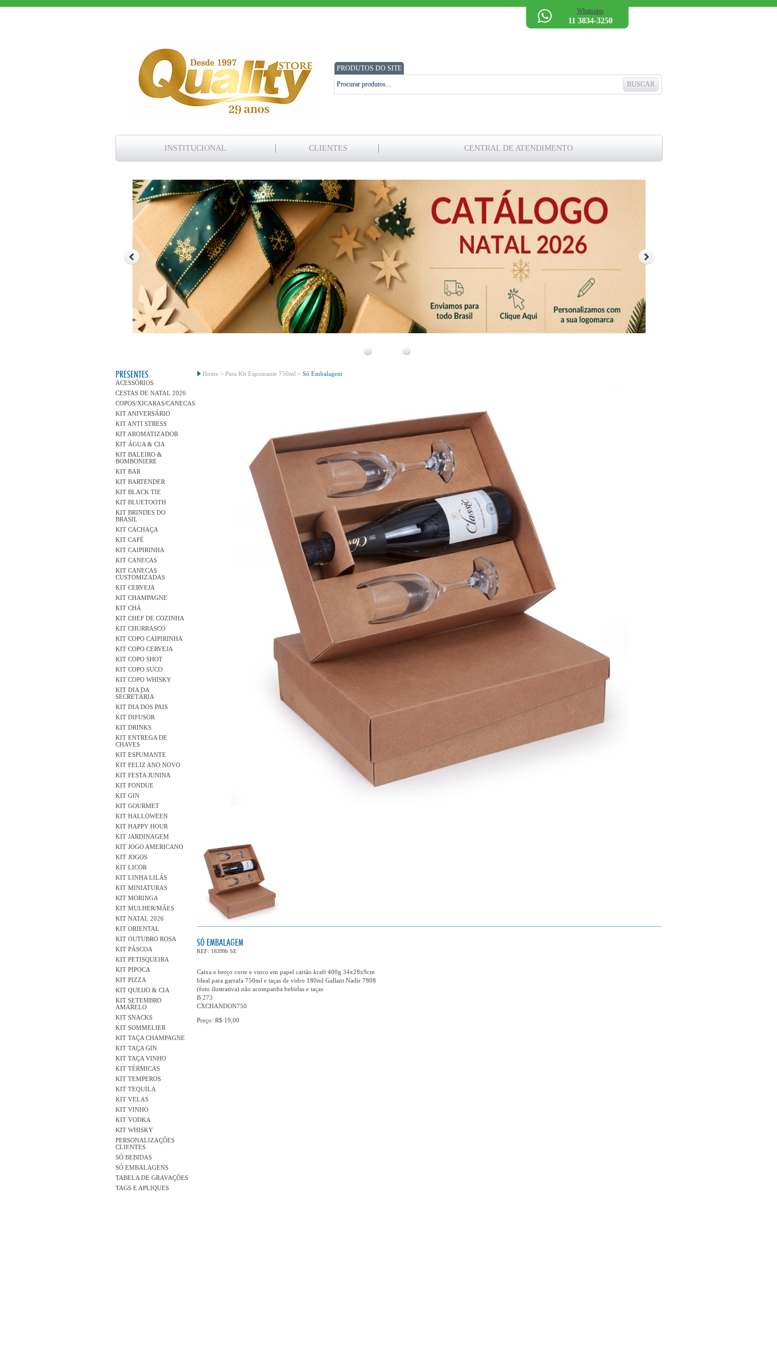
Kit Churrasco (140, 628)
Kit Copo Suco (139, 669)
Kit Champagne (141, 597)
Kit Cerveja (135, 587)
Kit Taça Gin (136, 1048)
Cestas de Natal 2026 (150, 393)
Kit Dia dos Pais (141, 706)
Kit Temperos (138, 1078)
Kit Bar (127, 471)
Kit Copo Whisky (143, 679)
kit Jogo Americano (149, 846)
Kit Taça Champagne (150, 1037)
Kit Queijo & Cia (142, 990)
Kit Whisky (134, 1129)
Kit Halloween (141, 816)
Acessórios (134, 382)
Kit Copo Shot (139, 659)
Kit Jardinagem (142, 836)
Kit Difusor (135, 717)
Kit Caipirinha (139, 549)
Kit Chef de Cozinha (149, 618)
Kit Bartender (140, 481)
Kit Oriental (137, 928)
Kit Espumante (140, 754)
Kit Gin (127, 795)
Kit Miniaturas (141, 887)
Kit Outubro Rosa (145, 938)
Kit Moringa (136, 897)
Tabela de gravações (151, 1177)
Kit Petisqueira (142, 959)
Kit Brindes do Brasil (140, 516)
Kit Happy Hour (141, 826)
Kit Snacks (133, 1017)
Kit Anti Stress (141, 423)
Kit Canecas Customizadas (140, 574)
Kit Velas (131, 1099)
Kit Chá (128, 607)
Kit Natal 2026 (139, 918)
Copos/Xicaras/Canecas (151, 403)
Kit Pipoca (132, 969)
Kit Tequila (135, 1089)
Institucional (195, 148)
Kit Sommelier (140, 1027)
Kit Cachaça (136, 529)
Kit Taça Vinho (140, 1058)
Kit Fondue (134, 785)
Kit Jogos (131, 857)
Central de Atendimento (518, 148)
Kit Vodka (133, 1119)
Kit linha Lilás (141, 877)
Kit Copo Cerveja (144, 648)
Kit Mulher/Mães (144, 908)
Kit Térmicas (137, 1068)
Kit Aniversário (142, 413)
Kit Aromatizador (146, 433)
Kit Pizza (130, 979)
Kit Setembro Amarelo (138, 1003)
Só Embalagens (141, 1167)
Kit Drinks (133, 727)
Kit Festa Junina (143, 775)
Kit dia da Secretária (134, 693)
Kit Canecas (136, 560)
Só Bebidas (133, 1157)
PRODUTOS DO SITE (369, 68)
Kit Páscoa (133, 949)
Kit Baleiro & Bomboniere (138, 458)
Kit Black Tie (138, 491)
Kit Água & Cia (140, 444)
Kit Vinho (131, 1109)
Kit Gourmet (137, 805)
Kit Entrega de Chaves (141, 741)
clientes (328, 148)
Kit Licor (131, 867)
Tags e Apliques (142, 1187)
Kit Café (129, 539)
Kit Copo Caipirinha (149, 638)
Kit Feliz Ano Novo (147, 764)
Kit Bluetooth (140, 502)
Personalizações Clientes (145, 1143)
